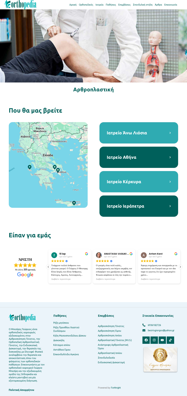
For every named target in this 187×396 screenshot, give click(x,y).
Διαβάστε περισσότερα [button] (60, 279)
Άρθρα (158, 4)
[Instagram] (154, 340)
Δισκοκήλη (58, 340)
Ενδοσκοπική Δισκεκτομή (111, 362)
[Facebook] (146, 340)
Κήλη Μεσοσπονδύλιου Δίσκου (69, 335)
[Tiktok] (170, 340)
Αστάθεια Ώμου (61, 349)
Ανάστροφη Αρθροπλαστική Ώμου (113, 347)
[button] (180, 267)
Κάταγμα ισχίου (61, 345)
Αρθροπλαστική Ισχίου (110, 353)
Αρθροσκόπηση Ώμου (109, 330)
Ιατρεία (99, 4)
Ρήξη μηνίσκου (61, 322)
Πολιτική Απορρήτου (21, 389)
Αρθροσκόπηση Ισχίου (110, 335)
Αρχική (73, 4)
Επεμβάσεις (124, 4)
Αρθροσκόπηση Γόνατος (111, 326)
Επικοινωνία (170, 4)
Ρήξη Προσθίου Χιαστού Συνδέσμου (66, 329)
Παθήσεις (111, 4)
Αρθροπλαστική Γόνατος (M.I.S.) (115, 340)
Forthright (116, 387)
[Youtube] (162, 340)
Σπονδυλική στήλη (143, 4)
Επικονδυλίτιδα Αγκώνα (66, 354)
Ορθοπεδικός (86, 4)
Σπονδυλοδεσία (106, 357)
